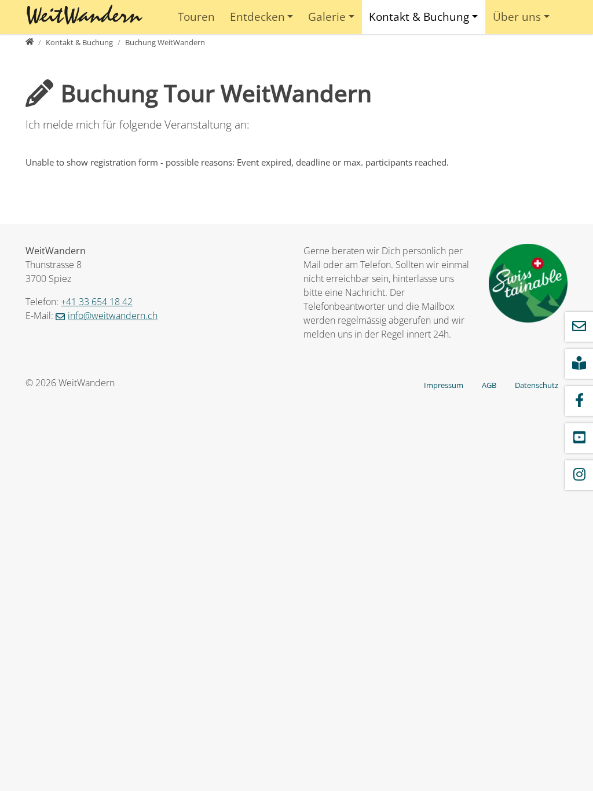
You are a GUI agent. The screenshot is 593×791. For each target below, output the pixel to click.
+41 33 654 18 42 (97, 301)
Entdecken (257, 16)
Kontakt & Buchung (419, 16)
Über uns (517, 16)
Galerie (327, 16)
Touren (196, 16)
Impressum (443, 385)
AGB (489, 385)
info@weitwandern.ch (113, 315)
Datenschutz (536, 385)
